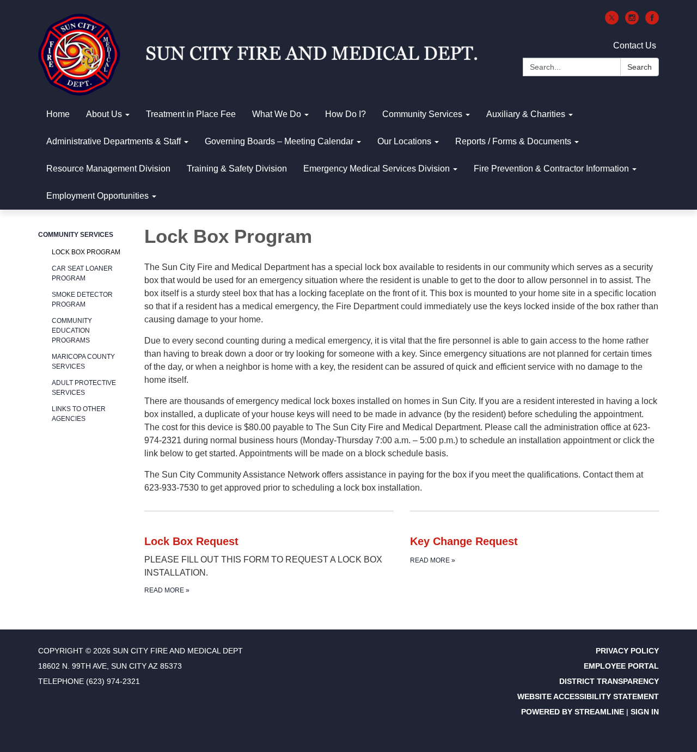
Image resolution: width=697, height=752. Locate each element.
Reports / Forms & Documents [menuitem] (513, 141)
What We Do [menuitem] (276, 114)
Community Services (75, 235)
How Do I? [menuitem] (345, 114)
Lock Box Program (86, 252)
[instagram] (632, 21)
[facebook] (652, 21)
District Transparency (609, 681)
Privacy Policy (627, 650)
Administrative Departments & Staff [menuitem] (113, 141)
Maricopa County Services (83, 361)
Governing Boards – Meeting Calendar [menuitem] (279, 141)
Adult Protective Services (84, 387)
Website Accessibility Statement (588, 696)
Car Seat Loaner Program (82, 273)
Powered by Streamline (572, 711)
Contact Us (634, 45)
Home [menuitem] (58, 114)
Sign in (645, 711)
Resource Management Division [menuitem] (108, 168)
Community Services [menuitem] (422, 114)
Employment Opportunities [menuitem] (97, 195)
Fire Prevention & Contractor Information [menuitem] (551, 168)
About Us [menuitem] (104, 114)
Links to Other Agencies (79, 414)
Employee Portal (621, 666)
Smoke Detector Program (82, 299)
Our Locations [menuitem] (404, 141)
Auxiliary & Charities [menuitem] (525, 114)
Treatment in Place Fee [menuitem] (191, 114)
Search (639, 67)
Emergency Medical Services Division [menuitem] (376, 168)
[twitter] (612, 21)
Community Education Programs (72, 330)
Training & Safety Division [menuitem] (237, 168)
